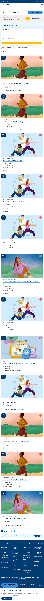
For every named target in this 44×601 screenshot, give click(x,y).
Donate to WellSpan (28, 551)
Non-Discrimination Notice (32, 585)
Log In (28, 18)
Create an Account (36, 18)
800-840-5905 (28, 577)
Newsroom (15, 563)
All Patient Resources (5, 555)
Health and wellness (6, 158)
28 (11, 531)
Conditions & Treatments (37, 7)
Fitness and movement (6, 119)
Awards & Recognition (15, 566)
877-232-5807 (22, 578)
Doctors (3, 7)
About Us (14, 556)
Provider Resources (38, 556)
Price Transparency (5, 567)
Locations (18, 7)
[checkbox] (16, 47)
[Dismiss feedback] (41, 536)
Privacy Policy (15, 594)
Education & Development (36, 562)
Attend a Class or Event (26, 558)
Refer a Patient (37, 559)
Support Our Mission (27, 555)
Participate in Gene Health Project (27, 571)
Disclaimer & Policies (22, 585)
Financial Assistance (5, 560)
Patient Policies (4, 565)
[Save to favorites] (40, 57)
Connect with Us (16, 553)
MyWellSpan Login (6, 551)
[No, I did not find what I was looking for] (38, 536)
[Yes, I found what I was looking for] (35, 536)
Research (36, 565)
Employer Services (16, 569)
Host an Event (26, 568)
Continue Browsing (7, 598)
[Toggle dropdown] (35, 12)
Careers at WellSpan (39, 553)
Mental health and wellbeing (8, 279)
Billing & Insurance (5, 557)
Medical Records (4, 562)
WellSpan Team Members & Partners (9, 585)
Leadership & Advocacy (15, 560)
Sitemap (41, 585)
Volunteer (25, 561)
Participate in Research (26, 565)
